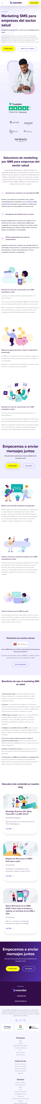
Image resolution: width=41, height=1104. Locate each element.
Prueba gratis (8, 49)
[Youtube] (20, 1020)
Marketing (20, 1073)
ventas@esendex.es (21, 1001)
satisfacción (12, 245)
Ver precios (28, 466)
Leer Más (8, 829)
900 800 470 (22, 996)
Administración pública (20, 1094)
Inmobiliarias (20, 1096)
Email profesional (20, 1055)
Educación (20, 1101)
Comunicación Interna (20, 1071)
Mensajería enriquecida (20, 1048)
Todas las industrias (20, 1082)
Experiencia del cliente (20, 1066)
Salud (20, 1089)
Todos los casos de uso (21, 1064)
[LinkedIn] (16, 1020)
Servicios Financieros (20, 1085)
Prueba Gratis (34, 3)
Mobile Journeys (20, 1052)
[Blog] (24, 1020)
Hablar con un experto (27, 49)
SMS (20, 1041)
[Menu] (2, 2)
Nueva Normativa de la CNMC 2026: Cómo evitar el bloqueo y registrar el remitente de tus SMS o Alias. (20, 909)
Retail (20, 1087)
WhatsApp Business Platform (20, 1045)
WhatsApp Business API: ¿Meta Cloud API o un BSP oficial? (19, 812)
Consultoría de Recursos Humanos (20, 1098)
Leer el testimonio (20, 664)
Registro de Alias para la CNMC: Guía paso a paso (19, 860)
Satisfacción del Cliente (20, 1069)
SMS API (20, 1043)
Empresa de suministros (21, 1092)
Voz (20, 1050)
